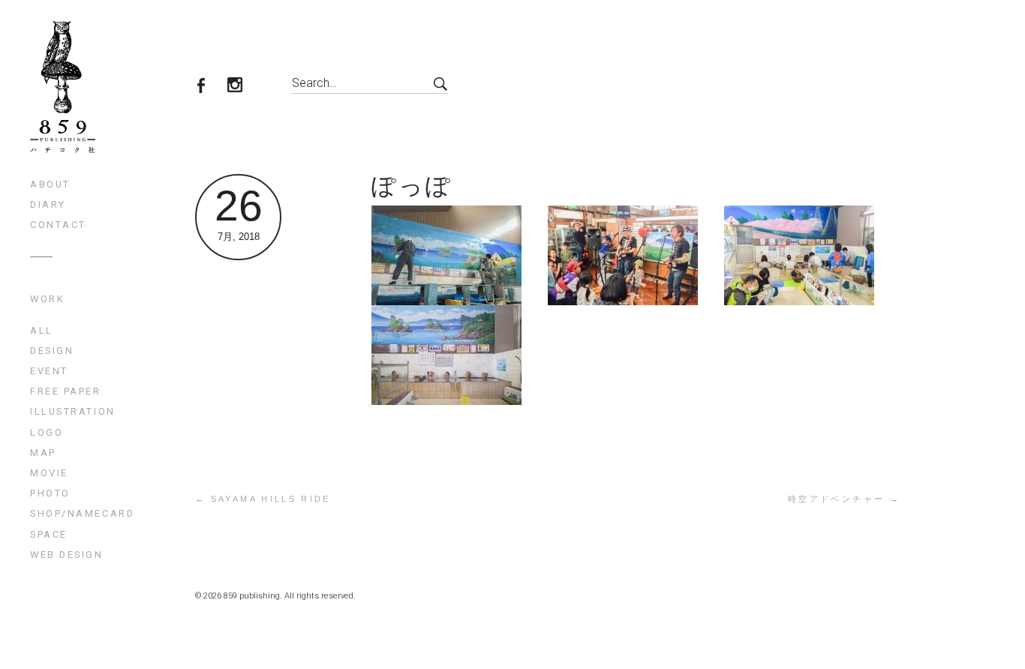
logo (46, 432)
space (49, 534)
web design (67, 554)
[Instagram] (243, 87)
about (50, 184)
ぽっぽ (412, 186)
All (41, 330)
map (43, 452)
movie (49, 472)
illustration (73, 411)
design (52, 350)
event (49, 370)
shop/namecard (82, 513)
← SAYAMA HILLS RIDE (263, 498)
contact (58, 224)
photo (50, 493)
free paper (65, 391)
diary (48, 204)
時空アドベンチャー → (844, 498)
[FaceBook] (210, 87)
